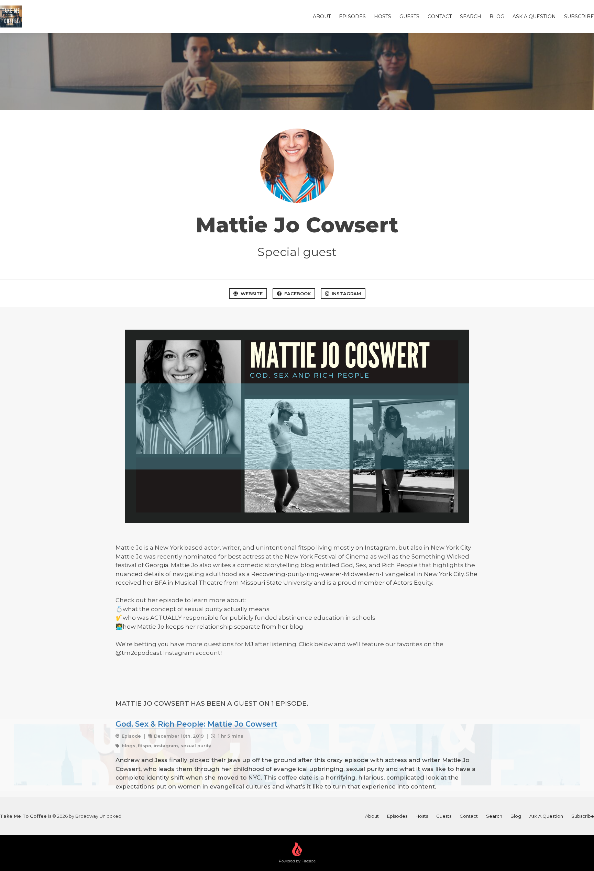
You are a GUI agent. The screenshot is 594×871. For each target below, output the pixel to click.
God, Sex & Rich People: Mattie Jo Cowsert (196, 723)
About (322, 16)
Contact (440, 16)
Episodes (352, 16)
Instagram (346, 293)
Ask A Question (534, 16)
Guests (409, 16)
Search (470, 16)
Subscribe (579, 16)
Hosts (382, 16)
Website (252, 293)
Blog (497, 16)
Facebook (297, 293)
